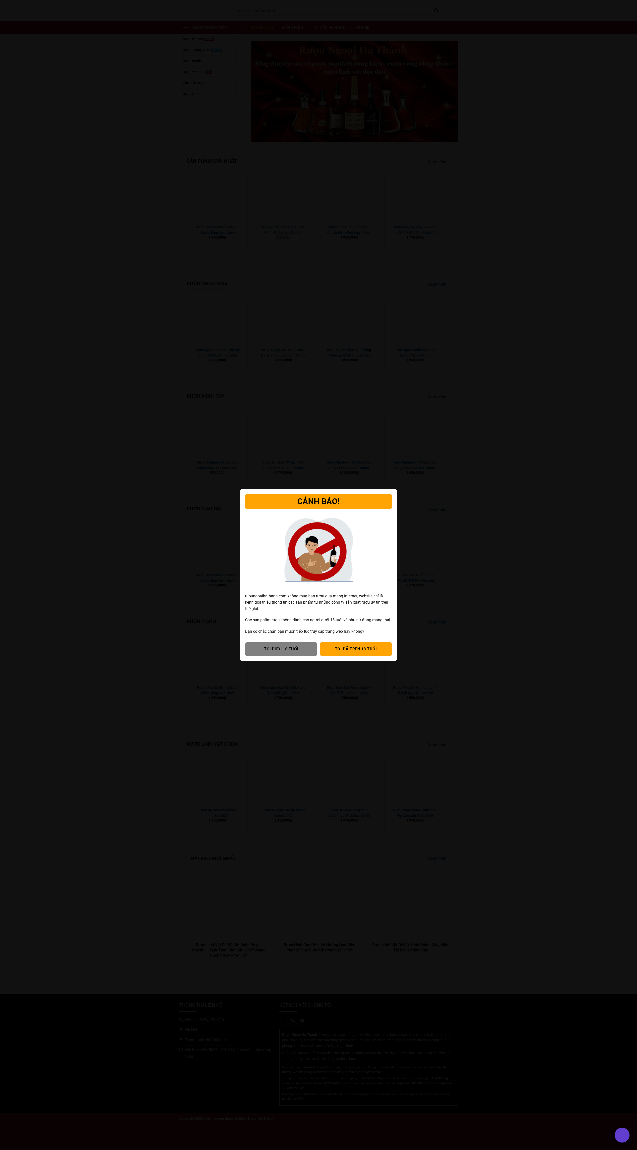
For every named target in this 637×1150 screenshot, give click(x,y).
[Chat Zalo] (10, 1108)
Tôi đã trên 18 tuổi (356, 649)
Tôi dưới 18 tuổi (281, 649)
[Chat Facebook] (10, 1120)
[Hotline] (10, 1095)
